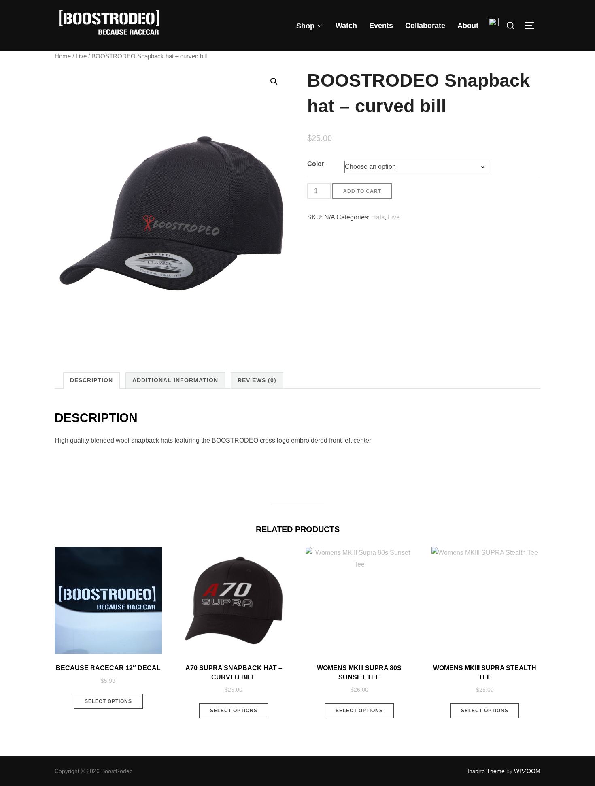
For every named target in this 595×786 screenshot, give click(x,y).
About (467, 25)
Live (81, 56)
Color (315, 163)
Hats (378, 217)
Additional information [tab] (175, 380)
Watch (346, 25)
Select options (108, 701)
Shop (305, 26)
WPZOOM (527, 771)
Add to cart (362, 191)
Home (63, 56)
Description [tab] (91, 380)
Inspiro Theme (486, 771)
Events (381, 25)
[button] (274, 81)
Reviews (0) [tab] (257, 380)
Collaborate (425, 25)
